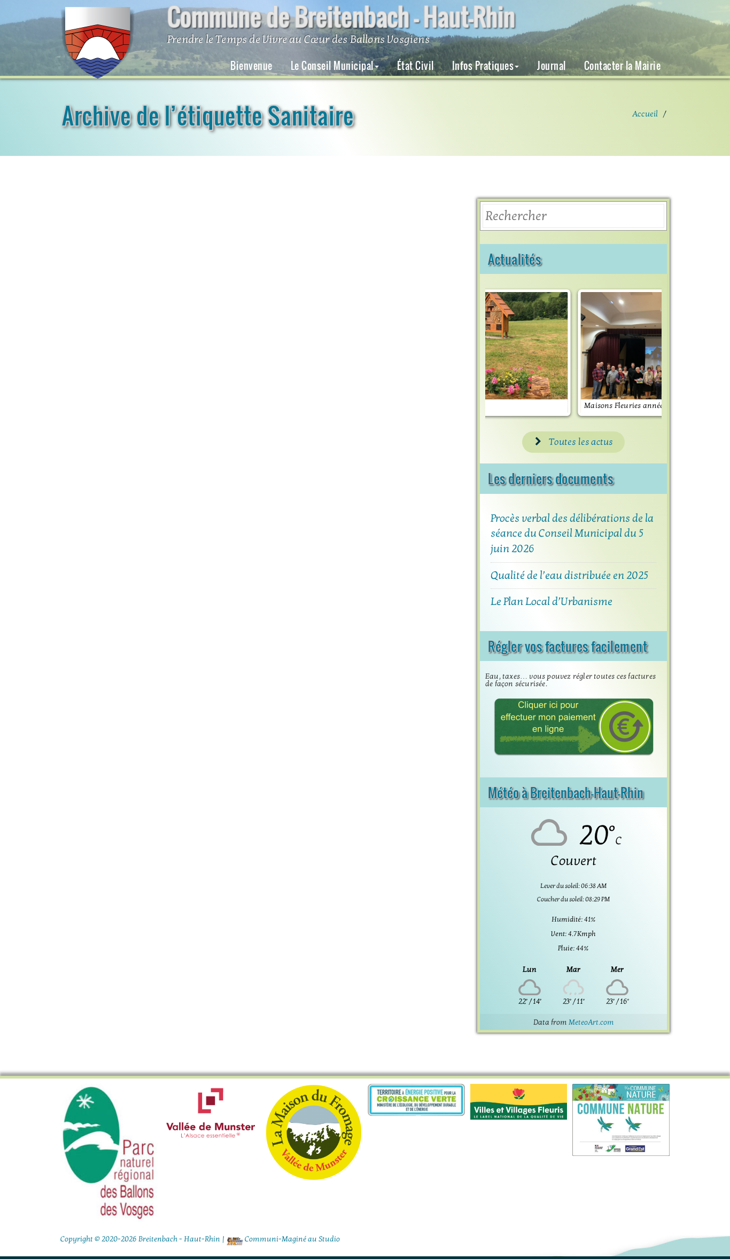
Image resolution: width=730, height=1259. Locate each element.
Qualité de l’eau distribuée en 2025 (569, 575)
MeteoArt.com (591, 1022)
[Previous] (507, 352)
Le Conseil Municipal (332, 66)
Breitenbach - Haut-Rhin (179, 1239)
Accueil (645, 114)
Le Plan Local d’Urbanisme (551, 601)
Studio (329, 1239)
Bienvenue (251, 66)
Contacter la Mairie (622, 66)
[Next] (639, 352)
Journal (551, 66)
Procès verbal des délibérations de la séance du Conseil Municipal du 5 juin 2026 (572, 533)
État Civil (415, 66)
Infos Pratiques (483, 66)
